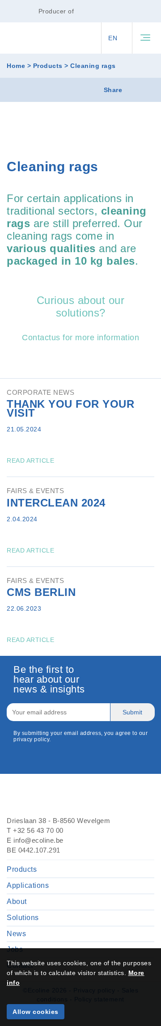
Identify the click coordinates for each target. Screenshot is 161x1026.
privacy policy (31, 739)
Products (48, 65)
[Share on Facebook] (146, 90)
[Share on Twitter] (133, 90)
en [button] (113, 38)
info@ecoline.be (38, 840)
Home (16, 65)
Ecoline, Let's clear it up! (26, 38)
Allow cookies (36, 1011)
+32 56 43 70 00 (38, 830)
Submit (132, 712)
